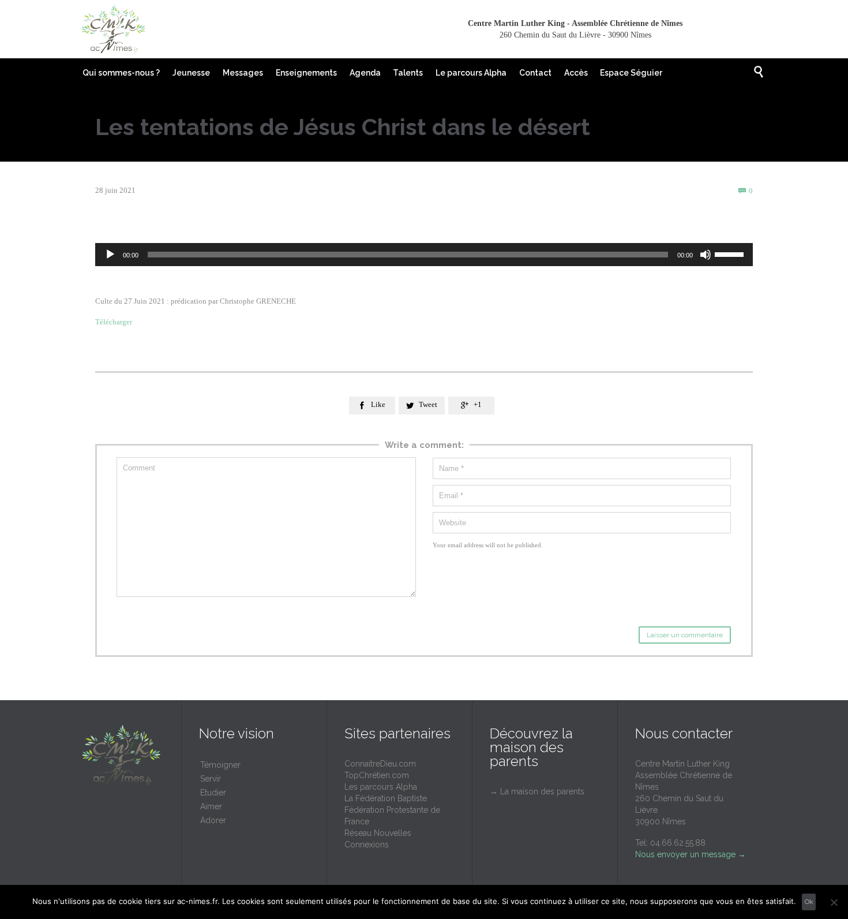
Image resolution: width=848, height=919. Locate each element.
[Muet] (705, 254)
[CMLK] (113, 29)
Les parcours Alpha (380, 786)
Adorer (213, 820)
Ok (809, 902)
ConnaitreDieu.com (380, 763)
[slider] (731, 253)
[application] (424, 254)
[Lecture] (110, 254)
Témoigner (220, 764)
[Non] (833, 902)
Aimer (211, 806)
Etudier (213, 792)
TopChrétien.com (376, 775)
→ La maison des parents (537, 791)
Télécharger (114, 321)
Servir (210, 778)
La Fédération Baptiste (385, 798)
